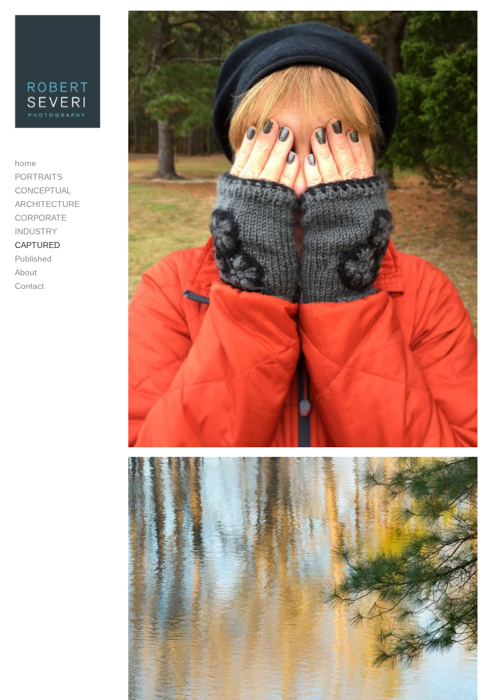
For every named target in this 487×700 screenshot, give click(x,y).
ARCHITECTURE (47, 204)
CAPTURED (37, 245)
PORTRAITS (38, 177)
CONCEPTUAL (43, 190)
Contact (29, 286)
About (26, 272)
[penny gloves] (302, 229)
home (25, 163)
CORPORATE (41, 217)
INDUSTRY (36, 231)
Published (33, 258)
